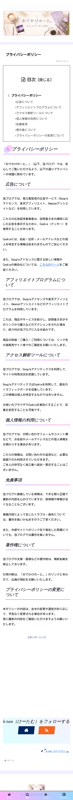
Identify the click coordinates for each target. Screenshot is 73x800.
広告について (24, 101)
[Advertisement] (36, 676)
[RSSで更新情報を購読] (46, 730)
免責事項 (21, 124)
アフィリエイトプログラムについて (38, 107)
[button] (65, 586)
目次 (31, 79)
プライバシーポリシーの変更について (40, 135)
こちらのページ (49, 264)
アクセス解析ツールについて (34, 113)
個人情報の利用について (31, 118)
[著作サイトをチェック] (26, 730)
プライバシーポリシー (26, 95)
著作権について (26, 129)
